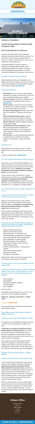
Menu (31, 16)
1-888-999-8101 (17, 11)
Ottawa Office (17, 400)
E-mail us (17, 413)
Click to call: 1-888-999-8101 (17, 422)
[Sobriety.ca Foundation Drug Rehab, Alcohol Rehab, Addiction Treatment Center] (18, 4)
